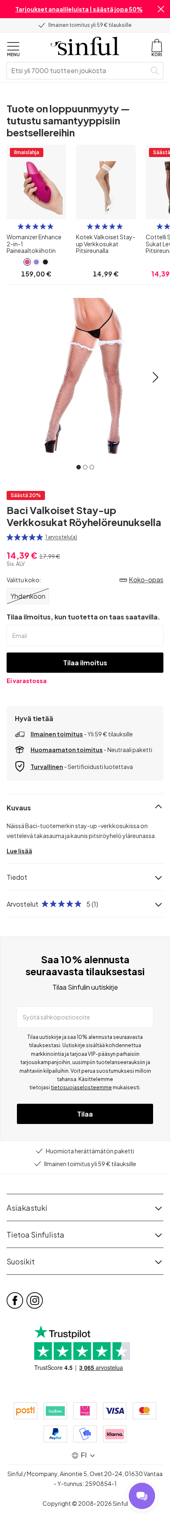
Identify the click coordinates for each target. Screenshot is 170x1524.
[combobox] (78, 70)
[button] (161, 9)
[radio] (21, 226)
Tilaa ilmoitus (85, 662)
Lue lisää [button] (19, 851)
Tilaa (85, 1114)
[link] (27, 262)
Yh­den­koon (27, 596)
